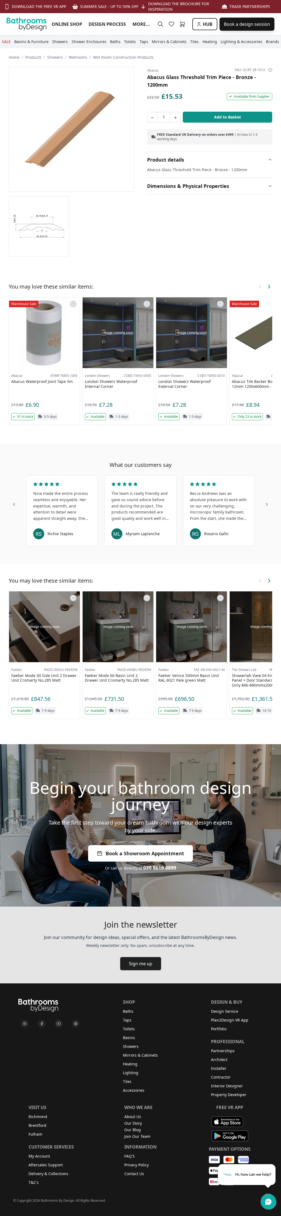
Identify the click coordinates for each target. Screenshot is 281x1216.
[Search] (160, 24)
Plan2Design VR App (229, 1020)
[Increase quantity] (175, 117)
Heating (130, 1064)
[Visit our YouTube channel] (58, 1023)
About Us (132, 1116)
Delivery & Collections (48, 1173)
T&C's (34, 1182)
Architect (219, 1059)
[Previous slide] (14, 503)
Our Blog (132, 1129)
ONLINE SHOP (67, 24)
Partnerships (223, 1050)
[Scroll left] (260, 286)
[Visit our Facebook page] (41, 1023)
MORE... (141, 24)
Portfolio (218, 1028)
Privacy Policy (136, 1164)
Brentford (37, 1125)
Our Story (133, 1123)
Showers (55, 57)
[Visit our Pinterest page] (75, 1023)
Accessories (133, 1090)
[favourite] (172, 24)
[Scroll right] (269, 286)
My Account (39, 1156)
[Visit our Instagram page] (24, 1023)
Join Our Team (137, 1136)
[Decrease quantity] (152, 117)
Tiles (127, 1081)
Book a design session (247, 24)
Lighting (130, 1072)
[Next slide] (266, 503)
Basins (129, 1037)
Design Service (224, 1011)
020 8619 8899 (159, 867)
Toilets (129, 1028)
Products (33, 57)
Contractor (221, 1077)
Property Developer (228, 1094)
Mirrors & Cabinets (140, 1055)
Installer (218, 1068)
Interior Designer (227, 1085)
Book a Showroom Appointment (145, 853)
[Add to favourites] (270, 70)
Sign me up (140, 964)
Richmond (38, 1116)
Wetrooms (78, 57)
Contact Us (134, 1173)
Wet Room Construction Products (123, 57)
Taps (127, 1020)
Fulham (35, 1134)
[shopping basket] (183, 24)
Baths (128, 1011)
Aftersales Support (46, 1164)
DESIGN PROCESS (107, 24)
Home (14, 57)
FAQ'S (129, 1156)
